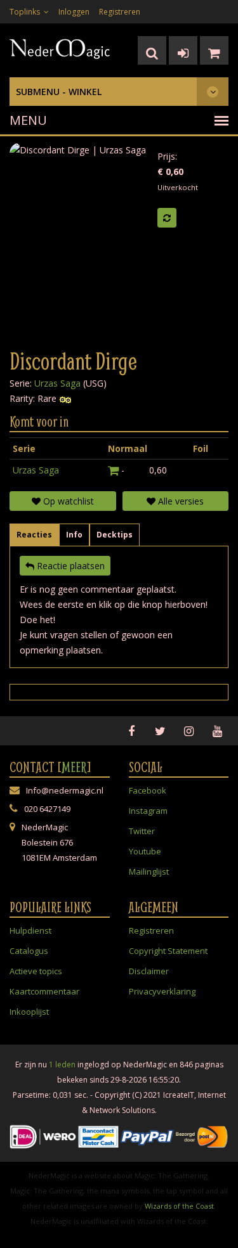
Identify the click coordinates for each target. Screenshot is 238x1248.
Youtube (145, 851)
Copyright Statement (168, 950)
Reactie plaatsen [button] (69, 566)
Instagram (148, 810)
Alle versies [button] (179, 501)
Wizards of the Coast (179, 1206)
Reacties (34, 534)
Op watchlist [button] (67, 501)
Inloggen (73, 11)
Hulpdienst (30, 930)
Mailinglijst (149, 871)
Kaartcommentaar (44, 991)
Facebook (147, 790)
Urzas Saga (57, 383)
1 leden (62, 1064)
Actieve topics (36, 971)
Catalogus (29, 950)
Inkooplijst (29, 1011)
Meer (74, 767)
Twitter (142, 831)
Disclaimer (149, 971)
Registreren (119, 11)
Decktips (114, 534)
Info (74, 534)
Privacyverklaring (162, 991)
